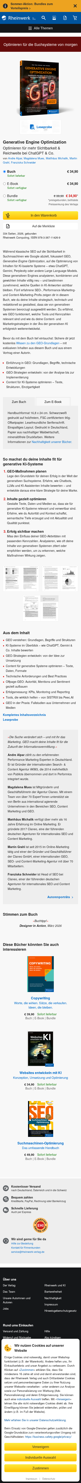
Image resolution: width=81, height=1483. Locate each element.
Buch (11, 171)
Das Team (9, 1291)
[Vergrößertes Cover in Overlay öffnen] (42, 88)
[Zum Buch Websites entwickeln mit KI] (40, 1049)
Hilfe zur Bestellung (22, 1243)
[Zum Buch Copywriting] (40, 974)
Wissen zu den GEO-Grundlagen (37, 343)
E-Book (12, 183)
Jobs (6, 1308)
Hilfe (47, 1331)
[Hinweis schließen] (75, 6)
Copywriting (40, 1002)
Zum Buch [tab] (19, 402)
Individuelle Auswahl (40, 1457)
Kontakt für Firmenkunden (25, 1247)
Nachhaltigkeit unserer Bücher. (52, 442)
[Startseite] (19, 18)
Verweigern (63, 1399)
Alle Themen (43, 28)
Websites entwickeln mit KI (40, 1074)
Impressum (31, 1478)
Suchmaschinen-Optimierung (40, 1145)
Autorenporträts (58, 897)
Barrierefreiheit (53, 1291)
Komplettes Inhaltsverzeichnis (24, 715)
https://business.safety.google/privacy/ (48, 1437)
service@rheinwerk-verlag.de (27, 1251)
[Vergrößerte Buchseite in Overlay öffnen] (21, 579)
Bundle (12, 195)
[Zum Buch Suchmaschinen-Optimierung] (40, 1119)
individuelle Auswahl (29, 1399)
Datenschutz (48, 1478)
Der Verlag (9, 1285)
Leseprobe (10, 719)
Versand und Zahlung (15, 1331)
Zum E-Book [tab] (53, 402)
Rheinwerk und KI (55, 1285)
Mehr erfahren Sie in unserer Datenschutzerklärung (35, 1420)
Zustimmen (27, 1369)
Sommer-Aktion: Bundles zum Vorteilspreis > (32, 6)
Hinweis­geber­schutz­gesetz (60, 1311)
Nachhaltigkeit (52, 1298)
